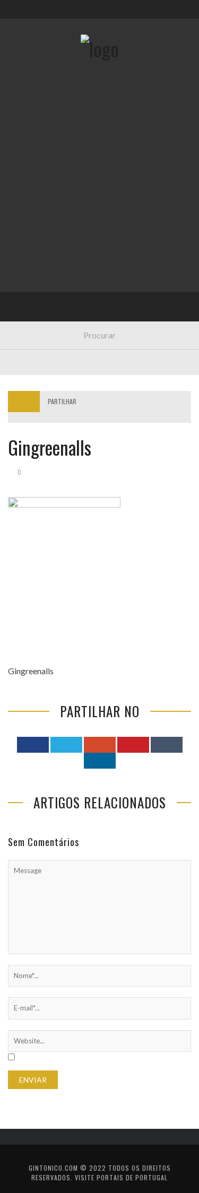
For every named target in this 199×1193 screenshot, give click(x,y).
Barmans (31, 279)
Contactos (36, 70)
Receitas (31, 171)
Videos (28, 323)
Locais (28, 236)
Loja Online (36, 192)
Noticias (31, 258)
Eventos (30, 149)
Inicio (26, 127)
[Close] (16, 16)
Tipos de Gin (37, 214)
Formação (34, 301)
